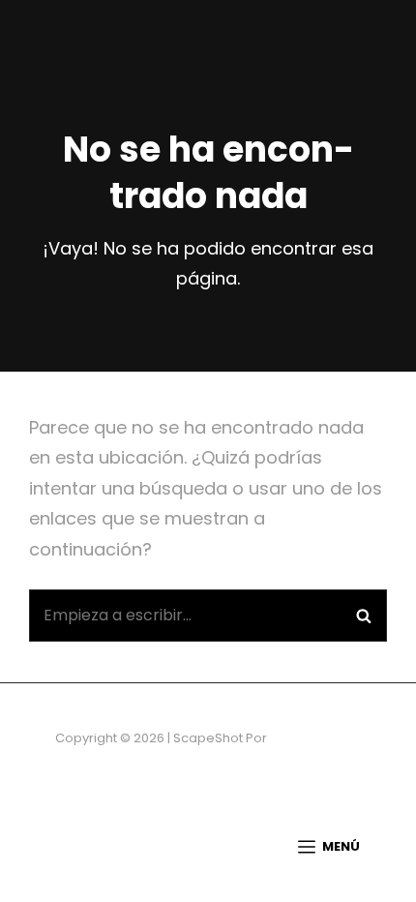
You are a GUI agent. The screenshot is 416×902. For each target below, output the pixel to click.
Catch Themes (316, 738)
